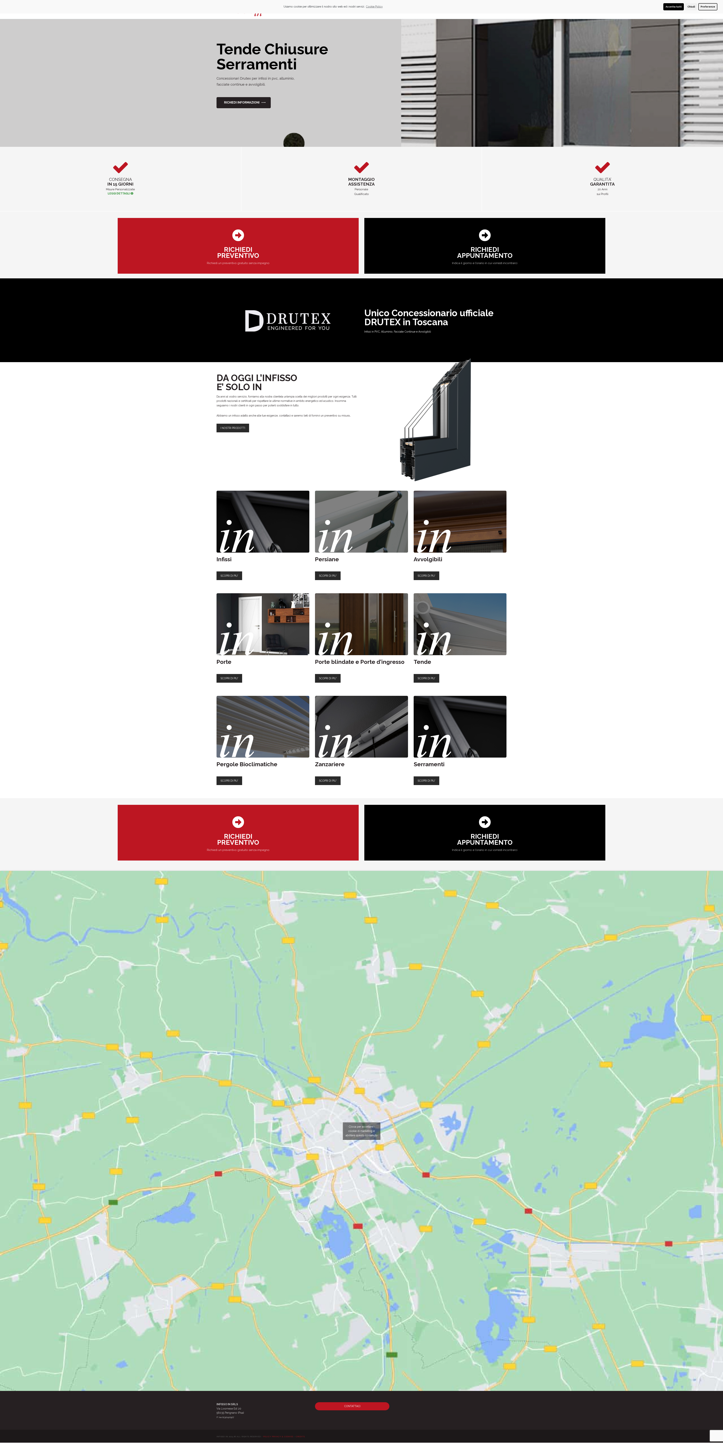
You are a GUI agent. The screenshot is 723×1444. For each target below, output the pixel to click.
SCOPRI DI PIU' (229, 575)
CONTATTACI (352, 1406)
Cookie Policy (374, 6)
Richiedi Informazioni (241, 102)
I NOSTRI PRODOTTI (232, 428)
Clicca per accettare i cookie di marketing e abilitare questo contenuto (362, 1131)
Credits (300, 1437)
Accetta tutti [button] (674, 6)
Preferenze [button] (708, 6)
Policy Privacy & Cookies (278, 1437)
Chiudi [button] (691, 6)
